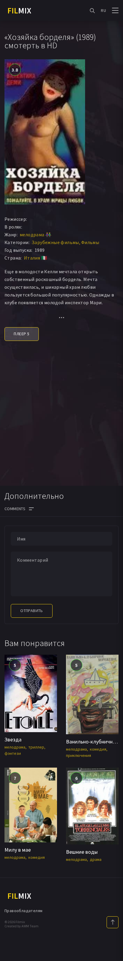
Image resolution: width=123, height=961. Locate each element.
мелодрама (14, 747)
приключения (78, 755)
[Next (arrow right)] (112, 481)
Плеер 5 (21, 333)
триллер (36, 747)
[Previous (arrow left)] (10, 481)
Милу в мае (17, 849)
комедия (98, 749)
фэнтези (12, 753)
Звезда (12, 739)
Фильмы (90, 242)
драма (96, 859)
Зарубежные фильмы (55, 242)
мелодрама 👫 (35, 234)
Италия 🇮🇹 (35, 258)
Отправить (31, 610)
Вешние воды (82, 851)
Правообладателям (23, 910)
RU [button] (103, 10)
